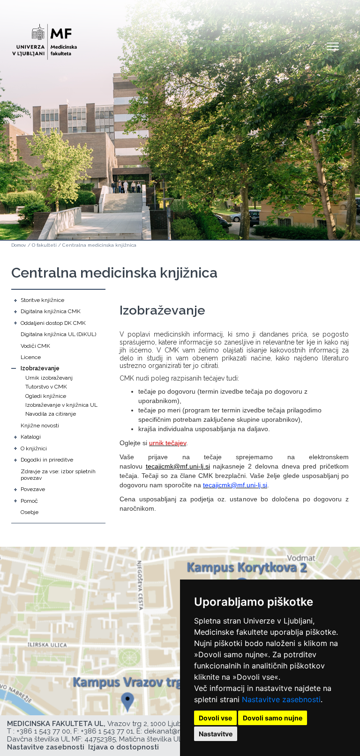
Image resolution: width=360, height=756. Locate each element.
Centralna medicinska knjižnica (99, 245)
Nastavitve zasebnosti (281, 699)
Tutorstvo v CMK (46, 386)
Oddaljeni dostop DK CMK (53, 323)
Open (332, 46)
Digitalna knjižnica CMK (51, 311)
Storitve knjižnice (42, 300)
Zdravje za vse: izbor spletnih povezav (58, 474)
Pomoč (29, 501)
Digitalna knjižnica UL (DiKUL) (58, 334)
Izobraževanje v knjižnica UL (61, 405)
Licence (31, 357)
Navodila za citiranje (50, 414)
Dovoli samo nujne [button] (272, 718)
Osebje (29, 512)
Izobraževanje (40, 368)
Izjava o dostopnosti (123, 747)
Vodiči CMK (35, 346)
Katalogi (31, 436)
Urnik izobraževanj (49, 377)
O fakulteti (44, 245)
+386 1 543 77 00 (43, 731)
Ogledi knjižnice (45, 396)
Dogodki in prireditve (47, 459)
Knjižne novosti (40, 425)
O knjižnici (34, 448)
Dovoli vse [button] (215, 718)
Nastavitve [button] (215, 734)
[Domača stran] (44, 37)
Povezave (33, 489)
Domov (18, 245)
